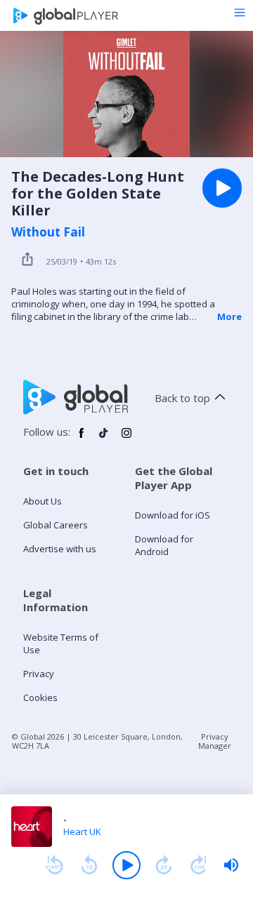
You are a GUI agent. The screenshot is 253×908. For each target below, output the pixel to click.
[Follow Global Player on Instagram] (126, 438)
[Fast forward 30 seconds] (164, 865)
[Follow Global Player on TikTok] (104, 438)
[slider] (231, 865)
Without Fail (48, 232)
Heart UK (82, 831)
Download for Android (164, 545)
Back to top (182, 398)
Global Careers (55, 525)
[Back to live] (199, 865)
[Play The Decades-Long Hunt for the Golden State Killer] (222, 188)
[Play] (126, 865)
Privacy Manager (214, 741)
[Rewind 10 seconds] (89, 865)
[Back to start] (54, 865)
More (229, 316)
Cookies (40, 697)
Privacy (38, 673)
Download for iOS (172, 515)
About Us (42, 501)
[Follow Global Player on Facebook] (81, 438)
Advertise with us (59, 548)
